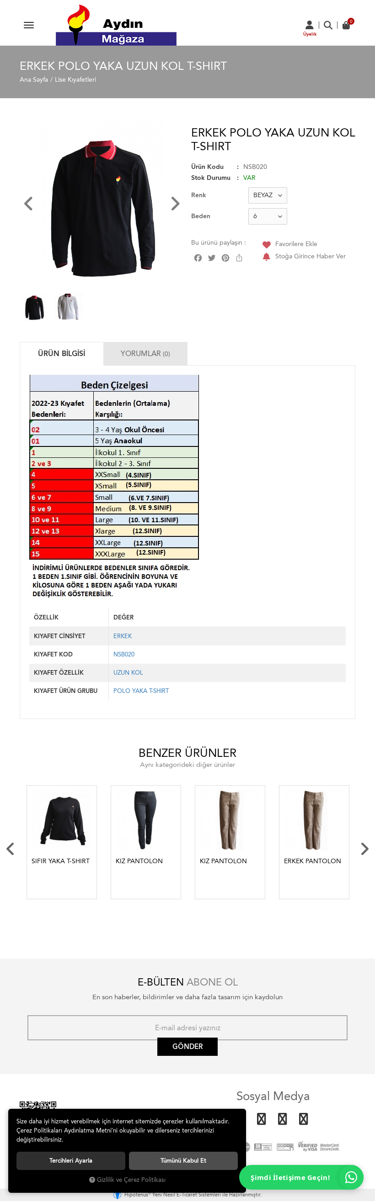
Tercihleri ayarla (70, 1160)
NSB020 (123, 654)
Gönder (187, 1047)
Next (364, 849)
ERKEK (122, 636)
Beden (200, 216)
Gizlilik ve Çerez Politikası (131, 1179)
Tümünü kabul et (183, 1160)
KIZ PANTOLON (139, 861)
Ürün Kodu (207, 167)
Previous (10, 849)
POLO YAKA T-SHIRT (141, 690)
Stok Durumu (210, 178)
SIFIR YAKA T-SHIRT (61, 861)
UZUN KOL (128, 672)
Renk (198, 195)
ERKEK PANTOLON (312, 861)
